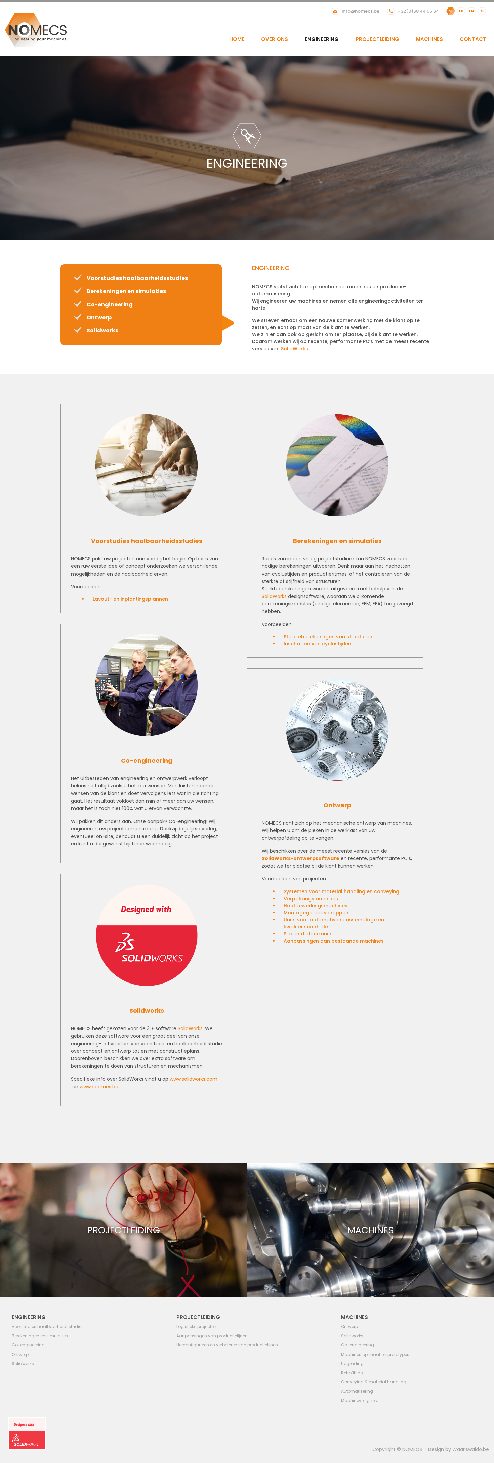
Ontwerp (99, 317)
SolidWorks (274, 596)
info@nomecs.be (360, 11)
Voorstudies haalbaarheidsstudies (137, 278)
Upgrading (352, 1363)
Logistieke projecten (196, 1326)
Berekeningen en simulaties (126, 291)
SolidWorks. (295, 348)
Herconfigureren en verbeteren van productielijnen (227, 1345)
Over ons (274, 39)
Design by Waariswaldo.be (458, 1449)
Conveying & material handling (373, 1382)
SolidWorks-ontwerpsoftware (300, 858)
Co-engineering (110, 304)
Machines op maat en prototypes (375, 1354)
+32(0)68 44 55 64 (418, 11)
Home (236, 39)
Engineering (322, 39)
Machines (429, 39)
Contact (473, 39)
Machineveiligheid (360, 1400)
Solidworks (102, 330)
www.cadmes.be (99, 1086)
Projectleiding (377, 39)
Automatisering (357, 1391)
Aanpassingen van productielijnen (212, 1336)
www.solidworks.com (193, 1079)
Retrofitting (352, 1373)
